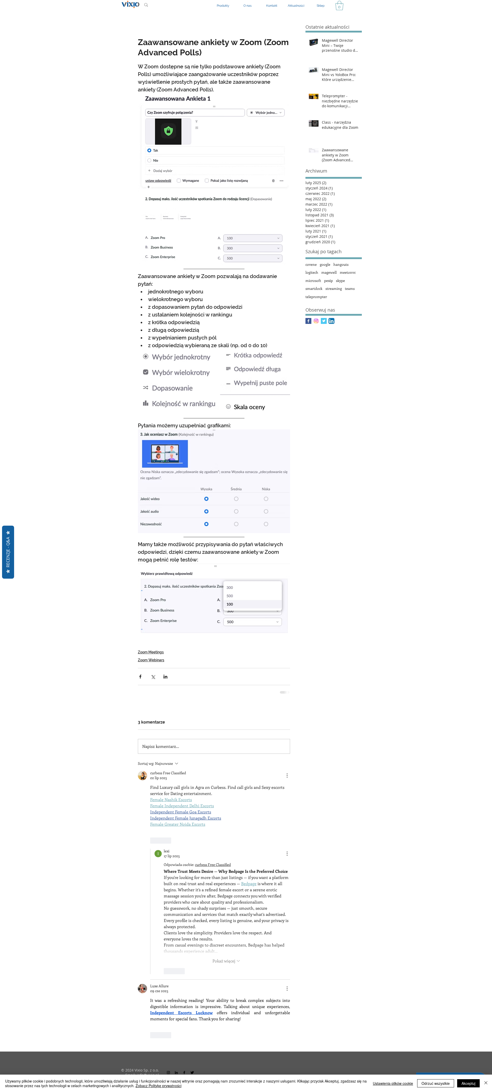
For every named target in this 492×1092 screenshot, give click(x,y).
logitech (311, 272)
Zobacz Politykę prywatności (158, 1085)
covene (311, 264)
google (325, 264)
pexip (328, 280)
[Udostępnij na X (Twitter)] (152, 690)
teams (350, 288)
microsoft (313, 280)
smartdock (313, 288)
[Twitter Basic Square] (324, 321)
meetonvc (348, 272)
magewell (329, 272)
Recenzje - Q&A (8, 552)
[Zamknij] (486, 1083)
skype (340, 280)
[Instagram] (316, 321)
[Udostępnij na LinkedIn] (165, 690)
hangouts (340, 264)
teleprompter (316, 296)
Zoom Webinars (151, 674)
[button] (339, 5)
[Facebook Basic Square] (308, 321)
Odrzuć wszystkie (436, 1083)
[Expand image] (178, 389)
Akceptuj (468, 1083)
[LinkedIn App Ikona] (331, 321)
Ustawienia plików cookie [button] (393, 1083)
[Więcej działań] (287, 790)
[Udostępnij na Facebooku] (140, 690)
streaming (333, 288)
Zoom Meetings (151, 666)
